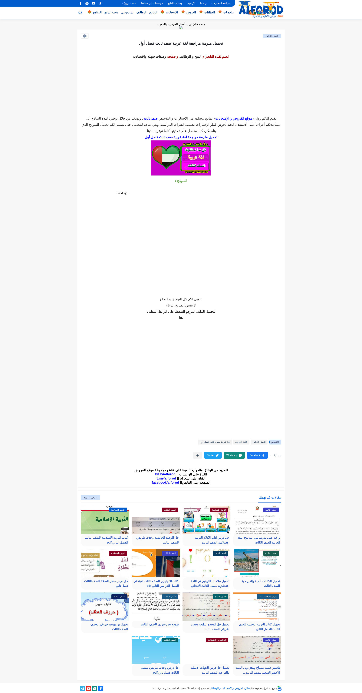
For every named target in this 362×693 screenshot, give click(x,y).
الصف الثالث (271, 36)
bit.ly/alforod (165, 474)
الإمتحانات (172, 12)
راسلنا (203, 3)
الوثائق (153, 12)
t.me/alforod (166, 478)
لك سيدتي (127, 12)
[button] (257, 455)
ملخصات (228, 12)
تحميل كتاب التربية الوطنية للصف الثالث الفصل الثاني (259, 627)
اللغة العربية (241, 442)
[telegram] (99, 3)
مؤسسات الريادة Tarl (152, 3)
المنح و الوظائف (190, 56)
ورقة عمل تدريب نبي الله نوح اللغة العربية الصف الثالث (258, 540)
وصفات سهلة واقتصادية (149, 56)
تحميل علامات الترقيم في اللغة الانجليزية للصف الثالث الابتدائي (210, 583)
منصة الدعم (111, 12)
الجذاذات (209, 12)
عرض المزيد (90, 497)
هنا (181, 318)
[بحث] (80, 12)
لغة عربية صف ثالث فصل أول (215, 442)
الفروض (191, 12)
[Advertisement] (181, 86)
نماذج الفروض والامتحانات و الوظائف (229, 688)
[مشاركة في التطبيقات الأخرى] (197, 455)
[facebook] (80, 3)
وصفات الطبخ (175, 3)
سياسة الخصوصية (220, 3)
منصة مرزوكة (129, 3)
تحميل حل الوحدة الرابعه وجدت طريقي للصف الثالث (210, 627)
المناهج (97, 12)
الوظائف (141, 12)
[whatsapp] (87, 3)
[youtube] (93, 3)
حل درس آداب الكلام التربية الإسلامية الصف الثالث (212, 540)
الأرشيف (191, 3)
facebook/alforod (165, 482)
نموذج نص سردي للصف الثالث (160, 624)
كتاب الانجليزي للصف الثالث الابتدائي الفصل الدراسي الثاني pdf (156, 583)
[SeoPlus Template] (279, 688)
